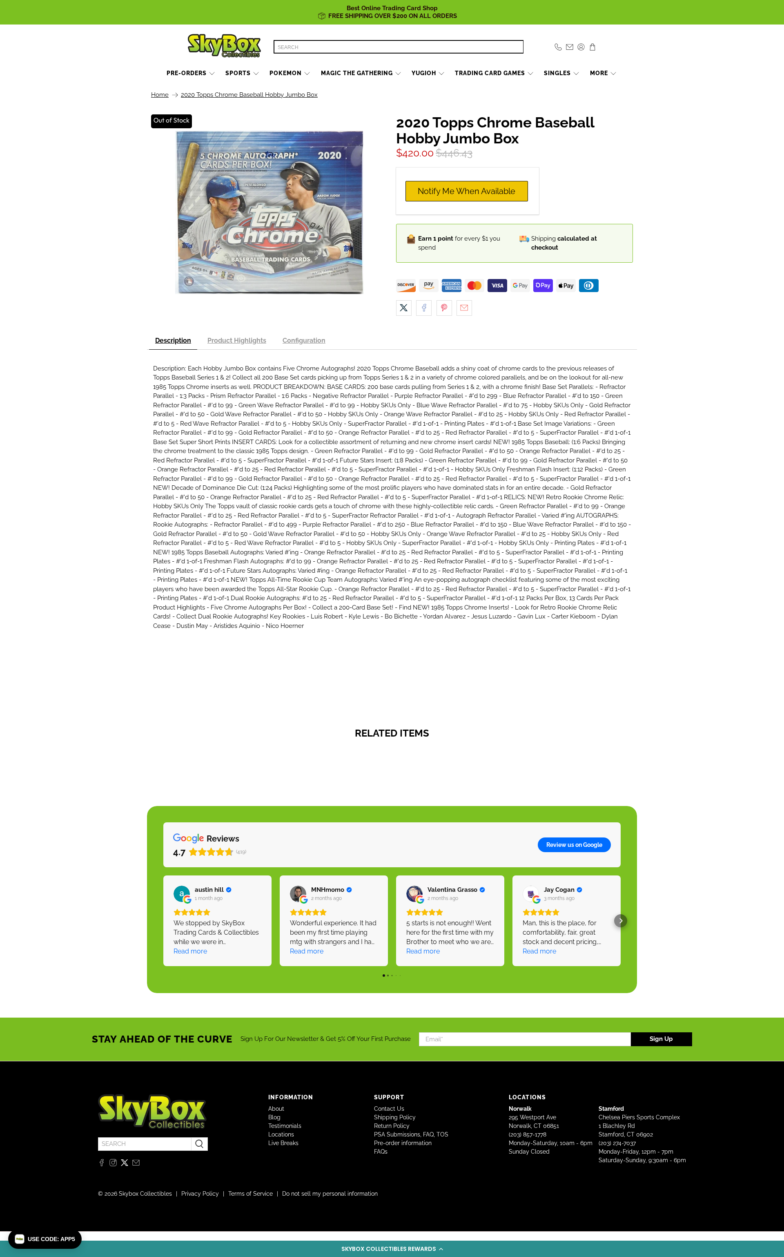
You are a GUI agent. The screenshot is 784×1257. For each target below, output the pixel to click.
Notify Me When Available (466, 191)
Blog (274, 1117)
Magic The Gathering (357, 73)
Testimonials (284, 1126)
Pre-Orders (187, 73)
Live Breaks (283, 1143)
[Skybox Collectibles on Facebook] (101, 1164)
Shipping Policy (395, 1117)
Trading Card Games (490, 73)
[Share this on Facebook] (424, 308)
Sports (238, 73)
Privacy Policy (200, 1193)
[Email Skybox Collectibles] (136, 1164)
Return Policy (392, 1126)
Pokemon (286, 73)
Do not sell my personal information (330, 1193)
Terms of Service (250, 1193)
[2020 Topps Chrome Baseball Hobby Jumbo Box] (269, 212)
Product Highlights (236, 340)
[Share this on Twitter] (404, 308)
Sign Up (661, 1039)
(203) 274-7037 (617, 1143)
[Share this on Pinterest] (444, 308)
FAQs (381, 1151)
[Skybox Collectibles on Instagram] (113, 1164)
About (276, 1108)
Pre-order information (403, 1143)
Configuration (304, 340)
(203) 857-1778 (527, 1134)
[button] (392, 1249)
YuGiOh (424, 73)
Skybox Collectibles (145, 1193)
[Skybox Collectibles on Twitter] (124, 1164)
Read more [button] (190, 951)
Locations (281, 1134)
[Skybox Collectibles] (224, 47)
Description (173, 340)
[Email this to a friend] (464, 308)
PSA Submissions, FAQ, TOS (411, 1134)
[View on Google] (182, 894)
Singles (557, 73)
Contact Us (389, 1108)
